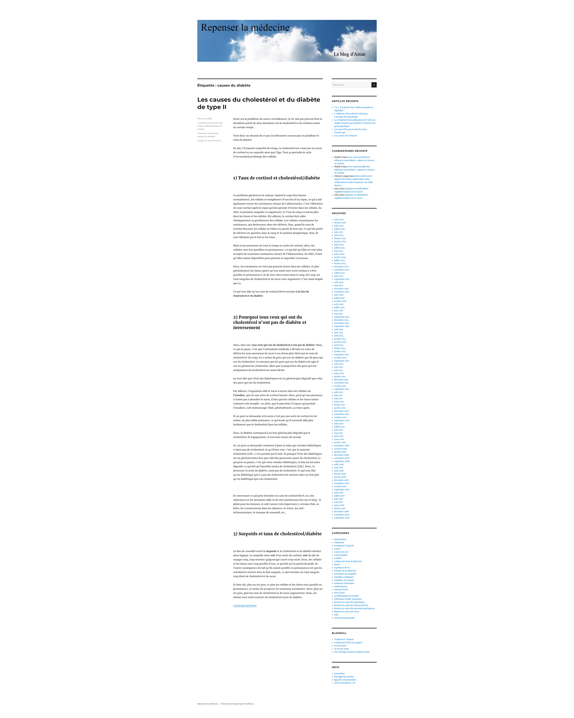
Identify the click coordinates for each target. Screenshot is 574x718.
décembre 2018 (341, 288)
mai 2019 (338, 285)
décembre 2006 (341, 511)
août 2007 (339, 492)
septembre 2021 (341, 279)
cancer (337, 549)
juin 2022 (338, 276)
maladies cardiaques (344, 577)
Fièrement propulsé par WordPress (237, 704)
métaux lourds (341, 589)
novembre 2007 (341, 483)
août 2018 (338, 295)
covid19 (338, 558)
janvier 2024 (340, 257)
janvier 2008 (340, 477)
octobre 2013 (340, 342)
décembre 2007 (341, 480)
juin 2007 (338, 499)
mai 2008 (338, 467)
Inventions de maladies (345, 574)
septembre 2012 (341, 361)
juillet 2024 (339, 248)
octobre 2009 (340, 449)
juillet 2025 (339, 229)
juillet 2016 (339, 307)
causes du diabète (206, 136)
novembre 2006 (341, 514)
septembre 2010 (341, 420)
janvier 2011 (339, 408)
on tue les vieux (341, 649)
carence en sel (341, 552)
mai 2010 (338, 433)
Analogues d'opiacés (344, 545)
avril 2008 (339, 470)
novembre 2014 (341, 323)
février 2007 (340, 508)
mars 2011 (339, 401)
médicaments (340, 586)
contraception (341, 555)
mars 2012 (339, 373)
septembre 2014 (341, 326)
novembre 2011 (341, 383)
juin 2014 (338, 332)
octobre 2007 (340, 486)
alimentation (340, 539)
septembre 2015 (341, 317)
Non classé (339, 593)
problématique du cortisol (346, 596)
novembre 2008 (341, 458)
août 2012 (338, 364)
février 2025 (340, 238)
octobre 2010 (340, 417)
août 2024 (339, 244)
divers (337, 564)
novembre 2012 (341, 354)
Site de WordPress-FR (344, 683)
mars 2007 (339, 505)
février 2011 (339, 405)
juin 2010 (338, 430)
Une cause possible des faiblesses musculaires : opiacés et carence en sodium (354, 160)
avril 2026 (339, 219)
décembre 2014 (341, 320)
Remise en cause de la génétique (349, 602)
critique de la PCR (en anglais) (348, 642)
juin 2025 (338, 232)
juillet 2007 (339, 496)
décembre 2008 (341, 455)
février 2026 (340, 222)
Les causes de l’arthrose (345, 135)
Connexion (339, 673)
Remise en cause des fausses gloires (351, 605)
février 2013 (339, 348)
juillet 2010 (339, 427)
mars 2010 (339, 439)
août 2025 (339, 226)
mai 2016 (338, 313)
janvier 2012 (340, 376)
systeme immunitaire (344, 618)
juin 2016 (338, 310)
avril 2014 (338, 335)
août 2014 (338, 329)
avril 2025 (339, 235)
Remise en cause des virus (346, 611)
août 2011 (338, 392)
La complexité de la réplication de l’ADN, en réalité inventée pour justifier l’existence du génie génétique (355, 123)
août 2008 (339, 464)
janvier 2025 (340, 241)
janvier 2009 (340, 452)
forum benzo (340, 645)
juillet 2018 (339, 298)
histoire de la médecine (345, 571)
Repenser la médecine (207, 704)
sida (336, 614)
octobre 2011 (340, 386)
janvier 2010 (340, 442)
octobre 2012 (340, 357)
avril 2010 (338, 436)
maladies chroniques (207, 123)
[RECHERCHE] (374, 84)
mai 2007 (338, 502)
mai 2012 (338, 370)
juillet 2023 (339, 260)
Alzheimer (339, 542)
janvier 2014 (340, 339)
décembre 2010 (341, 411)
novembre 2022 (341, 270)
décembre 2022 (341, 266)
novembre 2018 (341, 292)
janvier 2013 (340, 351)
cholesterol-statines (344, 639)
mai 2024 (338, 251)
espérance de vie (342, 567)
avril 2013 (338, 345)
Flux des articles (344, 676)
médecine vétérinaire (344, 583)
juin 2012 (338, 367)
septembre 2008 (342, 461)
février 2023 (340, 263)
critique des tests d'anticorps (348, 561)
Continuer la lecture (245, 605)
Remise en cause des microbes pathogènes (354, 608)
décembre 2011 (341, 379)
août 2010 (338, 423)
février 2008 (340, 474)
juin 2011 (338, 395)
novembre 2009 (341, 445)
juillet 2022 (339, 273)
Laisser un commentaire (209, 140)
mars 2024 (339, 254)
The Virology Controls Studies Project (352, 652)
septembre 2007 (342, 489)
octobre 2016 (340, 301)
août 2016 (339, 304)
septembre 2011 (341, 389)
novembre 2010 (341, 414)
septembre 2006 (342, 518)
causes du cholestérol (207, 133)
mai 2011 (338, 398)
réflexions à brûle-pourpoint (348, 599)
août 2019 (339, 282)
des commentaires (345, 680)
